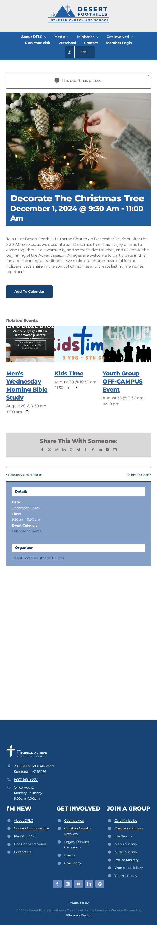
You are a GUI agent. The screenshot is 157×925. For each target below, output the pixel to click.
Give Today (72, 863)
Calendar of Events (26, 531)
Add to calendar (29, 291)
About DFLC (23, 820)
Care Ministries (125, 820)
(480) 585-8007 (26, 779)
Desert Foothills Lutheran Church (38, 558)
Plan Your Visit (25, 836)
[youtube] (78, 884)
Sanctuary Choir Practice (25, 474)
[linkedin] (89, 884)
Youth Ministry (125, 876)
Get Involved (74, 820)
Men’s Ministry (125, 844)
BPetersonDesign (79, 915)
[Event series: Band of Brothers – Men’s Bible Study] (27, 411)
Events (69, 855)
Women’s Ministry (128, 868)
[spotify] (99, 884)
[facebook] (57, 884)
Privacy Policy (79, 903)
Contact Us (22, 852)
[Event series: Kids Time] (76, 387)
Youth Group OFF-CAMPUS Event (122, 381)
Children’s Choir (137, 474)
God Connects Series (30, 844)
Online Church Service (31, 828)
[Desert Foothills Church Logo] (78, 6)
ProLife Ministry (126, 860)
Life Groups (123, 836)
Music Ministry (125, 852)
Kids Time (68, 373)
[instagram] (68, 884)
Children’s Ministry (128, 828)
